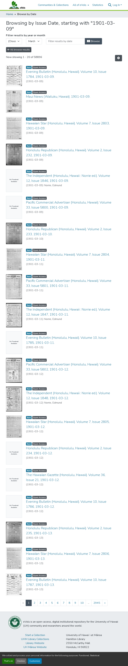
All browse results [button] (20, 49)
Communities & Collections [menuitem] (53, 5)
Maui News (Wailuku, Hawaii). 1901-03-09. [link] (58, 96)
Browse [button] (95, 41)
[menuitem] (80, 5)
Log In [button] (116, 5)
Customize (35, 660)
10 (82, 603)
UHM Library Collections (35, 639)
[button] (20, 5)
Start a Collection (35, 635)
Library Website (35, 643)
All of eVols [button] (79, 5)
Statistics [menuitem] (97, 5)
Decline (21, 660)
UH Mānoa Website (35, 647)
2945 (97, 603)
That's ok (8, 660)
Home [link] (9, 14)
